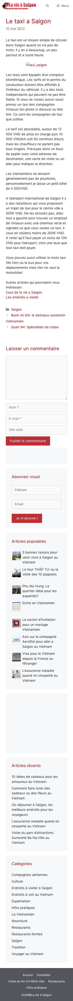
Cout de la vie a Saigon (24, 292)
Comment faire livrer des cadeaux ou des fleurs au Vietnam (31, 793)
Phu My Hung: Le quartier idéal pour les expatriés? (39, 591)
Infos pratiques (23, 908)
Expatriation (21, 901)
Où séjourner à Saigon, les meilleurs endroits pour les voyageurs (32, 810)
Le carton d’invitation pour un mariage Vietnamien (38, 624)
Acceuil (28, 975)
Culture (17, 881)
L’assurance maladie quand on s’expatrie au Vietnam (40, 675)
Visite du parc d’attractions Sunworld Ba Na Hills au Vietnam (33, 838)
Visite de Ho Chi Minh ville (26, 981)
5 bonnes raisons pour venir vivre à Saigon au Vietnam (40, 557)
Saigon (16, 309)
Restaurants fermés (27, 934)
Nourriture (19, 921)
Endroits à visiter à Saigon (32, 888)
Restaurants (21, 927)
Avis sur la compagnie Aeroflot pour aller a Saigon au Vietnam (39, 642)
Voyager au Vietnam (27, 954)
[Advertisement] (36, 723)
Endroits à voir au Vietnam (32, 894)
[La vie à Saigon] (19, 6)
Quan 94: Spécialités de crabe (35, 327)
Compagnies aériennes (29, 875)
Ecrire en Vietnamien (38, 603)
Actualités (43, 975)
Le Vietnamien (23, 914)
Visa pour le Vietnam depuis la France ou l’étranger (38, 658)
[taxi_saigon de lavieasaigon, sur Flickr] (36, 65)
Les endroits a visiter (22, 297)
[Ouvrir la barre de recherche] (47, 6)
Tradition (19, 947)
